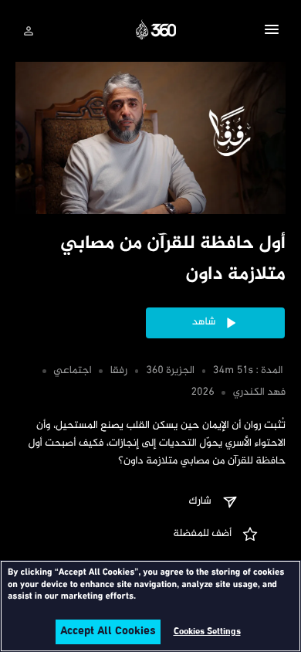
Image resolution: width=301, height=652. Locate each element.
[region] (150, 606)
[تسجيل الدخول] (28, 30)
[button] (271, 31)
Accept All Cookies (108, 632)
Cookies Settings (207, 632)
